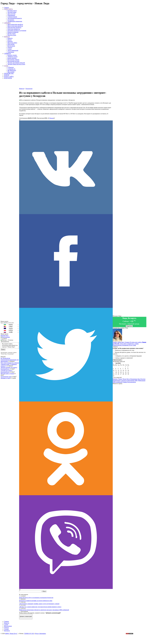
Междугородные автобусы (15, 26)
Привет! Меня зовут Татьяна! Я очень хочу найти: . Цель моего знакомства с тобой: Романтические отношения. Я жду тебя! (129, 343)
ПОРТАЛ (7, 36)
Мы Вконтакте (11, 70)
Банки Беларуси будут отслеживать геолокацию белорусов (36, 597)
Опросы (9, 47)
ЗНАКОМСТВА (9, 73)
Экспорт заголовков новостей (16, 62)
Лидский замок (11, 12)
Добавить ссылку (12, 56)
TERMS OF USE (29, 633)
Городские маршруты (13, 29)
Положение (133, 379)
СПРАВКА (7, 23)
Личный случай (5, 378)
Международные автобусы (15, 24)
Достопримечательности (14, 18)
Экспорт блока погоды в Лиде (16, 64)
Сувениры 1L (11, 69)
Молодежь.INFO (12, 43)
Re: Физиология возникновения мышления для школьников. (9, 359)
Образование (11, 15)
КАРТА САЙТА (9, 76)
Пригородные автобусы (14, 27)
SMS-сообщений (117, 382)
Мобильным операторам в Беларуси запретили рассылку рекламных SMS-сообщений (44, 610)
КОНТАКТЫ (8, 78)
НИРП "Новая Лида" (11, 633)
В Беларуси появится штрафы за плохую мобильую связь (35, 600)
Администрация (12, 16)
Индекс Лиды (11, 33)
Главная (6, 7)
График (125, 382)
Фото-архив (10, 44)
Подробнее (129, 326)
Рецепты (10, 41)
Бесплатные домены (13, 59)
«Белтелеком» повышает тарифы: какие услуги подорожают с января (39, 603)
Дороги (120, 379)
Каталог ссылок (12, 55)
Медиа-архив (8, 626)
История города (12, 10)
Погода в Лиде (11, 35)
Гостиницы (10, 20)
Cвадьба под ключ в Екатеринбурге (6, 371)
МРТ (136, 380)
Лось (138, 379)
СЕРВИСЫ (7, 53)
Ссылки (6, 629)
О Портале (10, 67)
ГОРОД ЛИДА (8, 9)
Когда (128, 379)
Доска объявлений (12, 50)
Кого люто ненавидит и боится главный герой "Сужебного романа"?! (10, 364)
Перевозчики (116, 380)
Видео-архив (11, 46)
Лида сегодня (11, 13)
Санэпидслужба (125, 380)
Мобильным (141, 380)
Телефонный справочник (14, 21)
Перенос (115, 379)
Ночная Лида (4, 335)
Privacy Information (40, 633)
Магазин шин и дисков (7, 373)
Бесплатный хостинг (13, 61)
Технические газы (6, 376)
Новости (10, 38)
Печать (51, 118)
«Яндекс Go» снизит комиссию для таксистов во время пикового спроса (40, 607)
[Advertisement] (66, 84)
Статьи (9, 49)
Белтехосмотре (131, 382)
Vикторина (10, 52)
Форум (9, 39)
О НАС (6, 65)
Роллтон (143, 379)
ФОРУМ (6, 75)
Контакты (7, 630)
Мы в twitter (10, 72)
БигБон (132, 380)
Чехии (124, 379)
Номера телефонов (12, 32)
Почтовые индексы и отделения (16, 30)
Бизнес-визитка (12, 58)
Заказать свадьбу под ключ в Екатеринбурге (9, 368)
